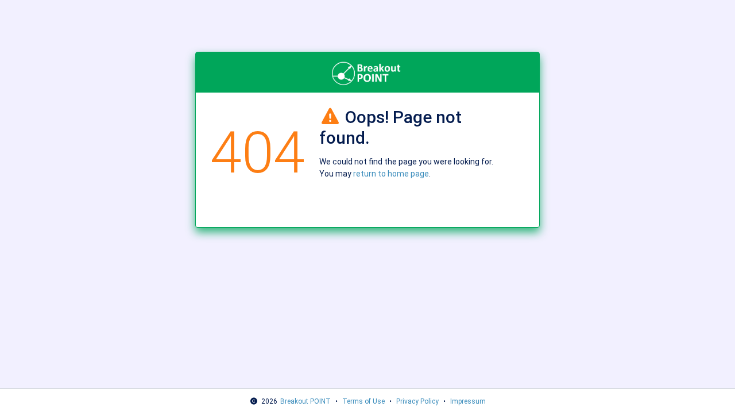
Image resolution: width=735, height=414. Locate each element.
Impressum (468, 401)
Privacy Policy (417, 401)
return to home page (391, 173)
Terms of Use (363, 401)
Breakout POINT (305, 401)
